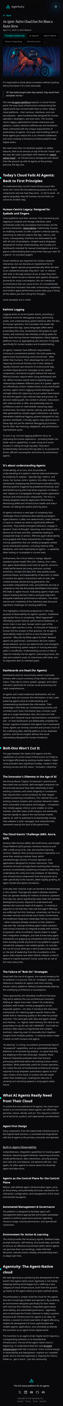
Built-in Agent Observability (19, 1147)
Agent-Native (50, 35)
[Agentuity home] (15, 6)
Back (8, 15)
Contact (20, 1401)
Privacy (28, 1401)
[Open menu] (55, 6)
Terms (35, 1401)
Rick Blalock (25, 30)
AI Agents (34, 35)
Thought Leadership (15, 35)
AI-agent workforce (21, 102)
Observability (29, 228)
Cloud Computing (13, 41)
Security (43, 1401)
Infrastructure (34, 41)
